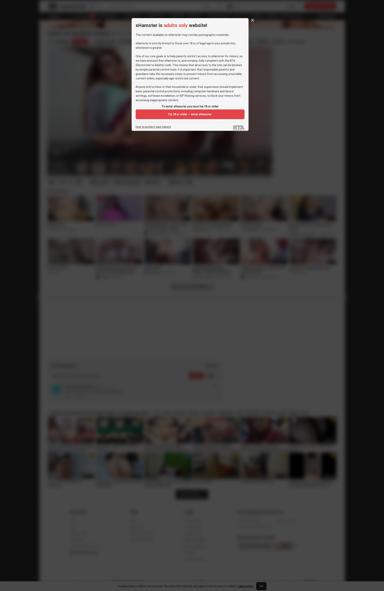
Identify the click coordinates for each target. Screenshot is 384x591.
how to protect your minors (153, 126)
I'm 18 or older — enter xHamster (190, 114)
